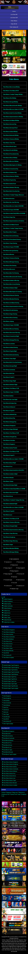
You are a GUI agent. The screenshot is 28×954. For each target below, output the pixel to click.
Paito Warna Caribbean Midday (11, 120)
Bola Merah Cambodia (8, 738)
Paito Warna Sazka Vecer (9, 183)
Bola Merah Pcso (7, 742)
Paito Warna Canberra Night (10, 474)
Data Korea (6, 709)
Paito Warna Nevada (8, 477)
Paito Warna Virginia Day (9, 180)
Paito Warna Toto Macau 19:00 (11, 451)
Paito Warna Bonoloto (8, 198)
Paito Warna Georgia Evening (10, 250)
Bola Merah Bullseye (8, 740)
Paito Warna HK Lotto (16, 948)
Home (14, 11)
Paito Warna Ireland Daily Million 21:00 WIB (14, 488)
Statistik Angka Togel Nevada (10, 686)
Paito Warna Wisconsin (9, 269)
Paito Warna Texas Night (9, 358)
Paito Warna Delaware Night (10, 287)
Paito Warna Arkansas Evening (11, 295)
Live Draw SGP (14, 17)
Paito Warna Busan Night (9, 462)
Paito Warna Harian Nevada (10, 782)
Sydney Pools (5, 946)
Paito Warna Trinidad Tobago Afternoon (13, 195)
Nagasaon (9, 792)
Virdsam (3, 792)
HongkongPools (20, 946)
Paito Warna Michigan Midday (11, 552)
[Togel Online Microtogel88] (14, 804)
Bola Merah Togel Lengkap (9, 754)
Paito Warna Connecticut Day (10, 168)
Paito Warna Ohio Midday (9, 98)
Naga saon (15, 792)
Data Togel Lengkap (8, 723)
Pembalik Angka (8, 579)
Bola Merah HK (6, 733)
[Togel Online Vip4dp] (14, 884)
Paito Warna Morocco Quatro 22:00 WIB (13, 507)
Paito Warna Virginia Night (10, 351)
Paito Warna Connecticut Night (11, 336)
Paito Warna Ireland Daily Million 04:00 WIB (14, 213)
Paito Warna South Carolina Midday (12, 113)
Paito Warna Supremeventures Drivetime (13, 221)
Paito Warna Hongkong (9, 537)
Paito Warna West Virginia (9, 232)
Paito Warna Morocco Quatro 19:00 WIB (13, 459)
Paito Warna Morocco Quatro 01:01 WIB (13, 109)
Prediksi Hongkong (7, 601)
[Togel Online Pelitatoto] (14, 66)
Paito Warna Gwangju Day (9, 421)
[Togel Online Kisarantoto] (14, 59)
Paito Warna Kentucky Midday (11, 135)
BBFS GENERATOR (14, 559)
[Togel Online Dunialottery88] (14, 891)
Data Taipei (6, 714)
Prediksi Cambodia (8, 606)
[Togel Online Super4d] (14, 46)
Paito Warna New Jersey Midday (11, 87)
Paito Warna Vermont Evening (10, 235)
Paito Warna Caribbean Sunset (11, 224)
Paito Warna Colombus (9, 440)
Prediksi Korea (6, 613)
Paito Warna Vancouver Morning (11, 332)
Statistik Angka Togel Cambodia (11, 672)
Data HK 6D (6, 719)
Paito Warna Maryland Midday (11, 548)
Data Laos (5, 712)
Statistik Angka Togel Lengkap (10, 688)
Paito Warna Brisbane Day (9, 403)
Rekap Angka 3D (21, 568)
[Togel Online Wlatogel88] (14, 851)
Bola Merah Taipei (7, 749)
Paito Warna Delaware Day (10, 172)
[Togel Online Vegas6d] (14, 831)
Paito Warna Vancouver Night (10, 492)
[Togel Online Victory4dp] (14, 817)
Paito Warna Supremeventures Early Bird (13, 470)
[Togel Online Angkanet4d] (14, 911)
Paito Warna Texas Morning (10, 533)
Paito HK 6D (14, 24)
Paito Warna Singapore (9, 444)
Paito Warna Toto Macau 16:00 (11, 433)
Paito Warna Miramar (8, 254)
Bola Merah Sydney (8, 736)
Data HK (24, 941)
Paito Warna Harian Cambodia (10, 769)
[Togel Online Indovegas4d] (14, 931)
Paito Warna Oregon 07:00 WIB (11, 247)
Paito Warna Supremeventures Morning (13, 529)
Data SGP (3, 943)
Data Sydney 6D (7, 721)
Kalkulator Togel (14, 588)
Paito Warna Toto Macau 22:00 (11, 518)
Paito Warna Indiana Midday (10, 131)
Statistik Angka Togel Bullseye (10, 674)
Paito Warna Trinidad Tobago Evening (13, 228)
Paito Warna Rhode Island (9, 146)
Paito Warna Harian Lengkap (10, 785)
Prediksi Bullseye (7, 608)
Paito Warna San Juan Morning (11, 202)
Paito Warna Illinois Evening (10, 317)
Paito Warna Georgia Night (10, 366)
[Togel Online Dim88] (14, 39)
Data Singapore (7, 696)
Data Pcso (5, 707)
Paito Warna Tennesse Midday (11, 139)
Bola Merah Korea (7, 745)
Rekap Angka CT (8, 568)
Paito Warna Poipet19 (8, 455)
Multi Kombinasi (21, 579)
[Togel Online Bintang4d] (14, 844)
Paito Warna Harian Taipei (9, 780)
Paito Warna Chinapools (9, 425)
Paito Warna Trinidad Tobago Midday (13, 94)
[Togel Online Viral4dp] (14, 73)
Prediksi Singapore (8, 599)
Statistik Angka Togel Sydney (10, 669)
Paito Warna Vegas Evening (10, 314)
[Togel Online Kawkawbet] (14, 824)
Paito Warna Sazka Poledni (10, 447)
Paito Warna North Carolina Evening (12, 362)
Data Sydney (6, 700)
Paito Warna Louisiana (9, 343)
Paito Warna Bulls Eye (8, 373)
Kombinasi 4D (8, 585)
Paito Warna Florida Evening (10, 310)
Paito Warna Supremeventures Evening (13, 306)
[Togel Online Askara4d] (14, 837)
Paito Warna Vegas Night (9, 381)
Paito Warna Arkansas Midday (11, 176)
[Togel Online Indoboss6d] (14, 811)
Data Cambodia (7, 702)
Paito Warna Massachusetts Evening (12, 276)
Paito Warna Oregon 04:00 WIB (11, 209)
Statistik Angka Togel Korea (10, 679)
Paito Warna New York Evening (11, 273)
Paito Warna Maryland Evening (11, 299)
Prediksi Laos (6, 615)
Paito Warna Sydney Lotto (20, 949)
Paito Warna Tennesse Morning (11, 522)
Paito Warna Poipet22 (8, 511)
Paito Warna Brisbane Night (10, 485)
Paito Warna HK (14, 940)
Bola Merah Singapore (8, 731)
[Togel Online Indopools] (14, 918)
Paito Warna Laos (7, 514)
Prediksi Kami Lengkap (8, 622)
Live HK (3, 597)
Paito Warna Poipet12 (8, 377)
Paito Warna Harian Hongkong (10, 764)
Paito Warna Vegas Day (9, 217)
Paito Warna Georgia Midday (10, 101)
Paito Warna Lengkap (8, 657)
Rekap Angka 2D (14, 571)
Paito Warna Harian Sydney (10, 766)
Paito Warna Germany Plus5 (10, 127)
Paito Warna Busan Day (9, 418)
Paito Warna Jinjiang (8, 321)
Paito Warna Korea (8, 496)
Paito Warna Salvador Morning (11, 187)
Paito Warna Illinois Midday (10, 157)
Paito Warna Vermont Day (9, 124)
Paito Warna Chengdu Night (10, 526)
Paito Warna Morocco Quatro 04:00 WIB (13, 206)
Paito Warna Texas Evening (10, 243)
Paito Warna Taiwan (8, 481)
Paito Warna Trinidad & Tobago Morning (13, 500)
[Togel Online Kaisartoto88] (14, 864)
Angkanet (23, 945)
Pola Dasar (14, 576)
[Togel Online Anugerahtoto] (14, 898)
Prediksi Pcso (6, 610)
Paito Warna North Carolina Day (11, 191)
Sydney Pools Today (15, 794)
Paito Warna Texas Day (9, 142)
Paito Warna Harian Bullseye (10, 771)
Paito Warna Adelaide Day (9, 414)
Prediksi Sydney (7, 603)
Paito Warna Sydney (8, 395)
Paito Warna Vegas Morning (10, 541)
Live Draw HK (14, 14)
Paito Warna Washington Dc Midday (12, 165)
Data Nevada (6, 716)
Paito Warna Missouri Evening (11, 328)
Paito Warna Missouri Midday (10, 161)
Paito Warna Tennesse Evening (11, 258)
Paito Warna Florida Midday (10, 150)
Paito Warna (14, 21)
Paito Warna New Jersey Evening (11, 284)
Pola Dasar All (21, 573)
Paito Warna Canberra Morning (11, 280)
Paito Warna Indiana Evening (10, 347)
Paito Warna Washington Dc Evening (12, 291)
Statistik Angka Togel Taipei (10, 683)
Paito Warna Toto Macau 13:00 (11, 388)
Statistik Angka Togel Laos (9, 681)
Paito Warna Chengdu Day (9, 436)
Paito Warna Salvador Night (10, 384)
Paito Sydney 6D (14, 27)
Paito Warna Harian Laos (9, 778)
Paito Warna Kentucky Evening (11, 354)
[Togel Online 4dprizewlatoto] (14, 858)
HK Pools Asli (14, 951)
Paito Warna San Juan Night (10, 399)
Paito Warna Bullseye (8, 639)
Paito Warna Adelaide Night (10, 503)
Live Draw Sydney (10, 945)
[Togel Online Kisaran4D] (14, 53)
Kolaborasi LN (21, 585)
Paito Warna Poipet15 (8, 410)
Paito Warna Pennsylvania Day (11, 154)
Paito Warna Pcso (7, 466)
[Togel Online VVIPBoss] (14, 33)
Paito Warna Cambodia (9, 369)
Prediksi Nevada (7, 619)
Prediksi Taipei (6, 617)
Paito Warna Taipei (8, 544)
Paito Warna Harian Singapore (10, 762)
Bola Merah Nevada (8, 752)
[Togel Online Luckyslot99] (14, 878)
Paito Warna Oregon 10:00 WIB (11, 325)
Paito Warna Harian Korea (9, 775)
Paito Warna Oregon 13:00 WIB (11, 392)
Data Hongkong (7, 698)
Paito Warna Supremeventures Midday (13, 116)
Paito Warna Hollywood (9, 407)
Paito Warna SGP (18, 941)
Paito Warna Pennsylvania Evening (12, 239)
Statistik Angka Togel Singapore (11, 665)
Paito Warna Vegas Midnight (10, 429)
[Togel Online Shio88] (14, 924)
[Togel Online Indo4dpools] (14, 871)
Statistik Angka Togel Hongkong (11, 667)
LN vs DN (15, 582)
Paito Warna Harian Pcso (9, 773)
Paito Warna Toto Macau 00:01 (11, 90)
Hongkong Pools (12, 946)
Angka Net (8, 940)
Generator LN (8, 562)
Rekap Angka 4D (8, 573)
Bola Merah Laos (7, 747)
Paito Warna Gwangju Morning (11, 340)
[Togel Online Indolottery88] (14, 904)
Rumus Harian (21, 562)
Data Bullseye (6, 705)
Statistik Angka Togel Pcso (9, 676)
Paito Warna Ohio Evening (9, 265)
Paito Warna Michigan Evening (11, 261)
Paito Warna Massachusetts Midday (12, 105)
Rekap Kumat (15, 565)
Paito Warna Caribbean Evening (11, 302)
